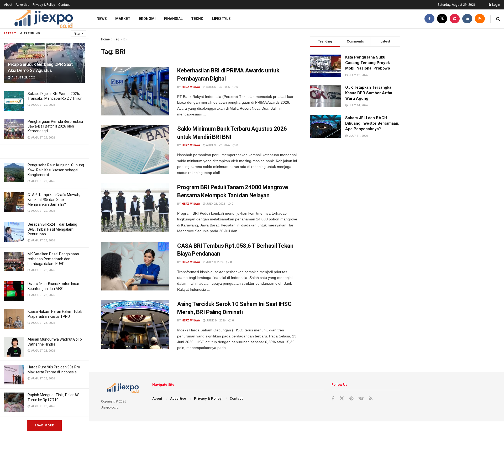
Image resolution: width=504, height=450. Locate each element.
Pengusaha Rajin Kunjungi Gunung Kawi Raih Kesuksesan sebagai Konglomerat (56, 170)
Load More (44, 425)
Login (495, 5)
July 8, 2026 (214, 262)
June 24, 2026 (215, 320)
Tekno (197, 19)
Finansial (173, 19)
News (102, 19)
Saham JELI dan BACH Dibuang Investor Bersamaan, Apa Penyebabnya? (372, 123)
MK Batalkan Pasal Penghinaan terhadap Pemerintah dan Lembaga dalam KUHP (53, 259)
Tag (116, 39)
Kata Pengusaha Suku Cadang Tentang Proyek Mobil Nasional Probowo (367, 63)
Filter (77, 33)
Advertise (22, 5)
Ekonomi (147, 19)
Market (122, 19)
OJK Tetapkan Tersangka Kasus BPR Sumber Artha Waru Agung (368, 93)
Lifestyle (221, 19)
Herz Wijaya (191, 87)
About (8, 5)
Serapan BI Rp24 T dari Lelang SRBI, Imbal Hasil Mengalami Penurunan (52, 229)
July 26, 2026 (215, 203)
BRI (125, 39)
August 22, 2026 (217, 145)
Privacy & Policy (44, 5)
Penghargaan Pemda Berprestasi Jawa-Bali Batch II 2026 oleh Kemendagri (55, 126)
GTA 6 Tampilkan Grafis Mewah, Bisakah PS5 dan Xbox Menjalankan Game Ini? (54, 199)
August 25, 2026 (217, 87)
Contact (64, 5)
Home (105, 39)
